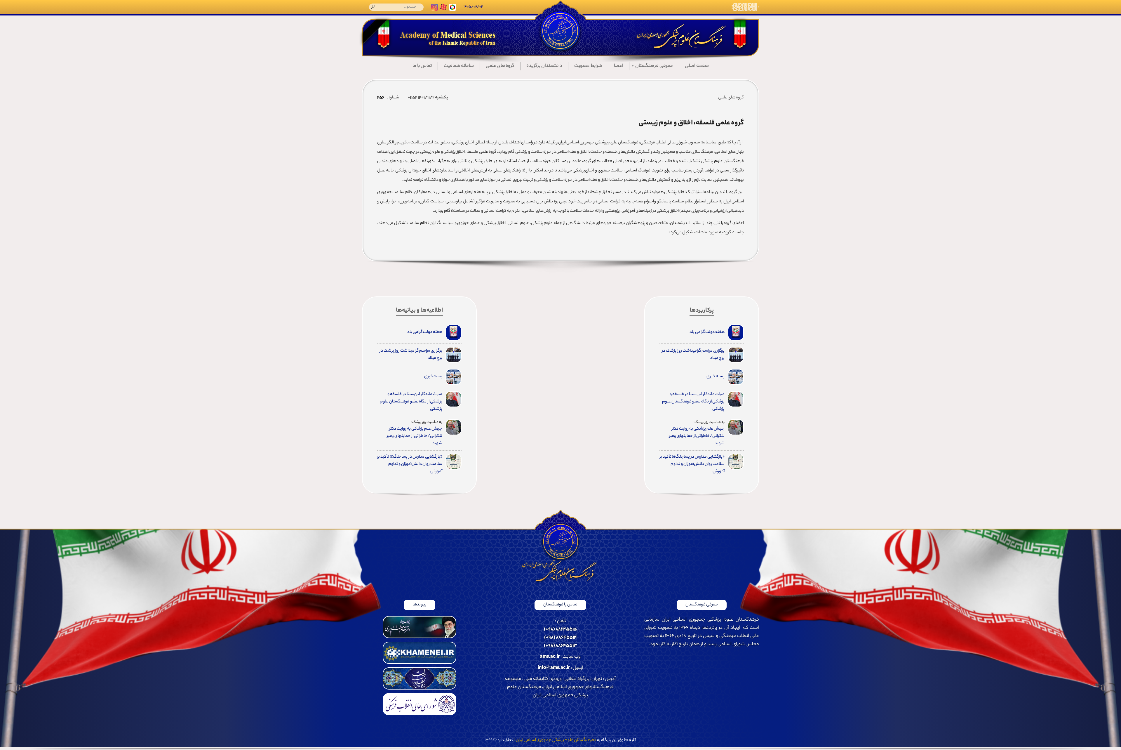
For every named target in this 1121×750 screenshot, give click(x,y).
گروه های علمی (731, 97)
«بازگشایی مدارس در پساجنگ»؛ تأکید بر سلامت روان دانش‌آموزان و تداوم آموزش (692, 464)
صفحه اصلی (697, 66)
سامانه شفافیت (459, 66)
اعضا (618, 66)
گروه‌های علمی (500, 66)
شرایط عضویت (588, 66)
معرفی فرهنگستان (654, 66)
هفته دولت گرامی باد (707, 332)
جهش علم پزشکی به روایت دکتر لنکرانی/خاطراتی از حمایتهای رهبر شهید (697, 436)
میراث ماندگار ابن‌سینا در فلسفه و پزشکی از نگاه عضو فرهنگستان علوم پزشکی (693, 402)
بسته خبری (715, 376)
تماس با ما (422, 66)
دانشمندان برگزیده (544, 66)
